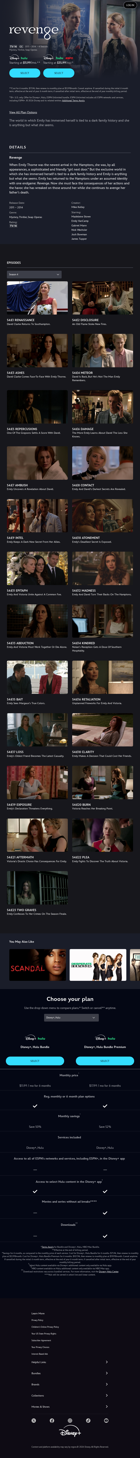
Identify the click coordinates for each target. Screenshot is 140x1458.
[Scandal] (37, 965)
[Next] (133, 964)
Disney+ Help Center (108, 1271)
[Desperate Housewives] (98, 965)
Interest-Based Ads (40, 1354)
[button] (70, 1362)
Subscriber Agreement (41, 1340)
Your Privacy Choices (40, 1347)
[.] (34, 1420)
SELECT (24, 73)
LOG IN (130, 5)
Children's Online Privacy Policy (45, 1327)
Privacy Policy (37, 1320)
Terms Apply (48, 1247)
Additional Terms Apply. (73, 100)
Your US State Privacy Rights (44, 1334)
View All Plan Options (23, 112)
